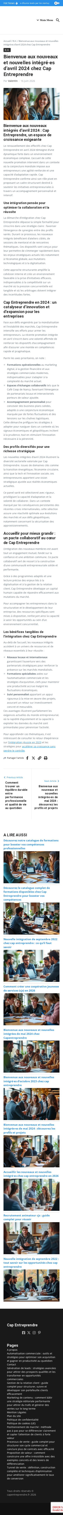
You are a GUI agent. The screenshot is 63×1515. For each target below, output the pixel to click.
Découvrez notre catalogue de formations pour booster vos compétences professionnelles (31, 844)
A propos (12, 1349)
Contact (11, 1364)
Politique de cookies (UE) (21, 1423)
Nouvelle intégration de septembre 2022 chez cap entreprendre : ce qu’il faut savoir (30, 943)
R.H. (15, 41)
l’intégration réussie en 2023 (24, 742)
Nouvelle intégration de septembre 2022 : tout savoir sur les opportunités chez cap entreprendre (31, 1262)
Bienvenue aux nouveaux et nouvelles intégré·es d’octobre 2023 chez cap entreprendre (29, 1081)
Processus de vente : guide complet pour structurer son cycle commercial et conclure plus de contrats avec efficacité (31, 1445)
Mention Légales (16, 1412)
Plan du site (14, 1416)
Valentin (13, 80)
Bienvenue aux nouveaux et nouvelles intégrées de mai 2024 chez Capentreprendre (29, 1033)
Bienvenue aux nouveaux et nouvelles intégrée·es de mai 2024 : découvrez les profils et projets (29, 1128)
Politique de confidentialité (22, 1419)
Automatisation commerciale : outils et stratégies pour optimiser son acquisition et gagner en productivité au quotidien (31, 1357)
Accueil (7, 41)
